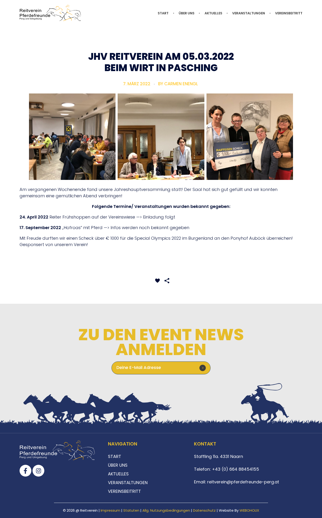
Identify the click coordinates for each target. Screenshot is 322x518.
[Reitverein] (50, 13)
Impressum (110, 510)
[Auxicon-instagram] (38, 471)
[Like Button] (157, 280)
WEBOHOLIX (249, 510)
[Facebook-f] (25, 471)
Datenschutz (204, 510)
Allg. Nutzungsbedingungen (166, 510)
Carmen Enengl (181, 84)
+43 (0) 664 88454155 (235, 469)
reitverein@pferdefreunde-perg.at (243, 482)
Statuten (131, 510)
